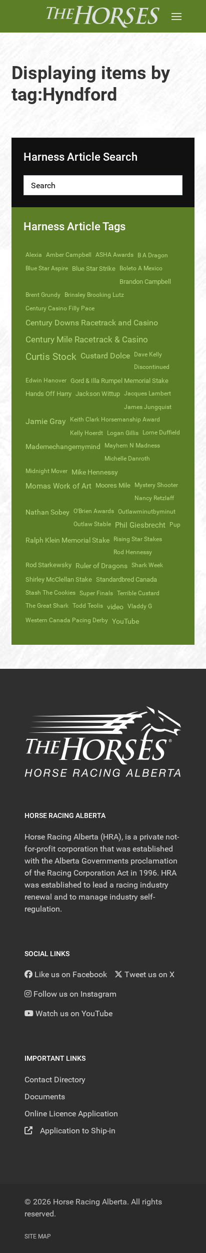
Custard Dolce (105, 355)
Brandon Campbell (145, 281)
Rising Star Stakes (138, 539)
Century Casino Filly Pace (60, 308)
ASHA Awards (115, 254)
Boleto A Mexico (141, 268)
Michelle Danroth (127, 458)
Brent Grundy (43, 294)
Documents (44, 1096)
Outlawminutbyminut (147, 511)
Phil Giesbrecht (140, 525)
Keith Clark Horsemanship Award (115, 419)
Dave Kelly (148, 354)
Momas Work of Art (59, 486)
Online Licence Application (71, 1113)
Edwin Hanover (46, 380)
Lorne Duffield (161, 432)
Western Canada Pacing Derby (67, 620)
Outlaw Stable (92, 524)
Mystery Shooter (156, 485)
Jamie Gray (46, 421)
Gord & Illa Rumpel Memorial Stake (119, 380)
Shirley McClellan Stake (59, 579)
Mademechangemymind (63, 447)
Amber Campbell (69, 254)
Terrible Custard (138, 593)
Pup (175, 524)
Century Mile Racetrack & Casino (87, 339)
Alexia (34, 254)
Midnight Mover (47, 471)
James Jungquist (148, 406)
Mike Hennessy (95, 472)
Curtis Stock (51, 356)
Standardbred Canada (126, 579)
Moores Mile (113, 485)
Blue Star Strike (94, 268)
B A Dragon (153, 255)
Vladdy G (140, 606)
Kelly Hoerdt (86, 433)
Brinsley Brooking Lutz (94, 294)
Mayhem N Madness (132, 445)
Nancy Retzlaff (154, 498)
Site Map (37, 1236)
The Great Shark (47, 605)
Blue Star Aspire (47, 268)
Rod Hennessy (133, 552)
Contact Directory (55, 1079)
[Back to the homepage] (103, 16)
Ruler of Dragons (102, 566)
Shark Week (147, 565)
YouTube (125, 621)
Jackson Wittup (98, 393)
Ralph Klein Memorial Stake (68, 540)
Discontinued (152, 366)
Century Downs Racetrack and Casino (92, 322)
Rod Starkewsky (49, 565)
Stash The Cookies (51, 592)
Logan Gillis (122, 433)
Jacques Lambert (147, 393)
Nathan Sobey (48, 512)
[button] (177, 16)
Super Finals (96, 593)
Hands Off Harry (49, 393)
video (115, 607)
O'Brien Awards (94, 511)
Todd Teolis (87, 605)
